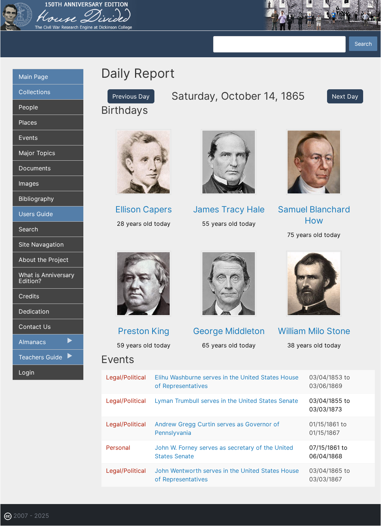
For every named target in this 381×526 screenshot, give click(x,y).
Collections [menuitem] (34, 92)
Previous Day (131, 96)
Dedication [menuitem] (34, 311)
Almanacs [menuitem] (29, 343)
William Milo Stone (314, 331)
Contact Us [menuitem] (35, 326)
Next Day (345, 96)
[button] (143, 192)
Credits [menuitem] (29, 296)
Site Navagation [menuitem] (41, 244)
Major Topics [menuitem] (37, 153)
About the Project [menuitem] (43, 259)
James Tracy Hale (229, 209)
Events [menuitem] (28, 137)
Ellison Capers (143, 209)
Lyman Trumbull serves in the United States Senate (226, 400)
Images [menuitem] (29, 183)
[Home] (190, 15)
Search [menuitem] (28, 229)
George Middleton (229, 331)
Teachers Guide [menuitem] (37, 359)
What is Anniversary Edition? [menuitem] (46, 278)
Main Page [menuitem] (33, 76)
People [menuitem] (28, 107)
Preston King (143, 331)
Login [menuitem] (26, 372)
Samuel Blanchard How (314, 215)
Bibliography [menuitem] (36, 198)
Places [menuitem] (28, 122)
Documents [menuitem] (35, 168)
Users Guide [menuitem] (36, 214)
